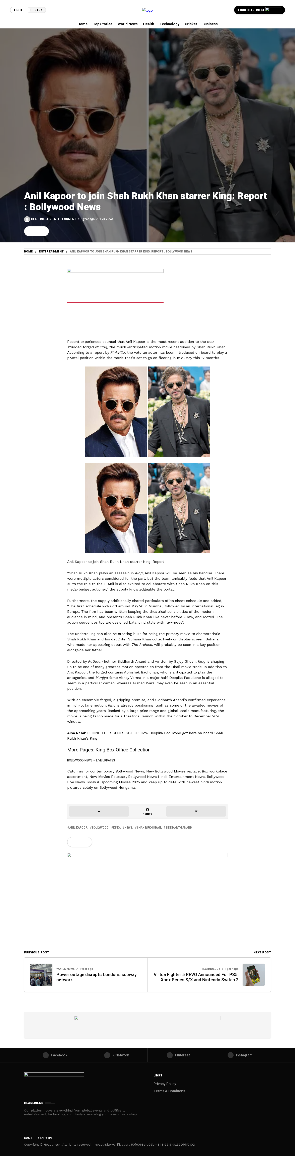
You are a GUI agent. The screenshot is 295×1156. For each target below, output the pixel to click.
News (128, 828)
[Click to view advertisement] (115, 300)
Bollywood (100, 828)
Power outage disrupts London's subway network (96, 977)
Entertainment (64, 219)
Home (28, 251)
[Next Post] (254, 975)
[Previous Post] (41, 975)
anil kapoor (78, 828)
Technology (210, 969)
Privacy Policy (165, 1084)
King (116, 828)
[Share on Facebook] (29, 231)
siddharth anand (179, 828)
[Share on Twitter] (36, 231)
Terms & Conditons (169, 1091)
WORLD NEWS (65, 969)
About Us (45, 1138)
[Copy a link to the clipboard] (43, 231)
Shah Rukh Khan (149, 828)
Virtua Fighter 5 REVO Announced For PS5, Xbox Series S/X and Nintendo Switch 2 (196, 977)
